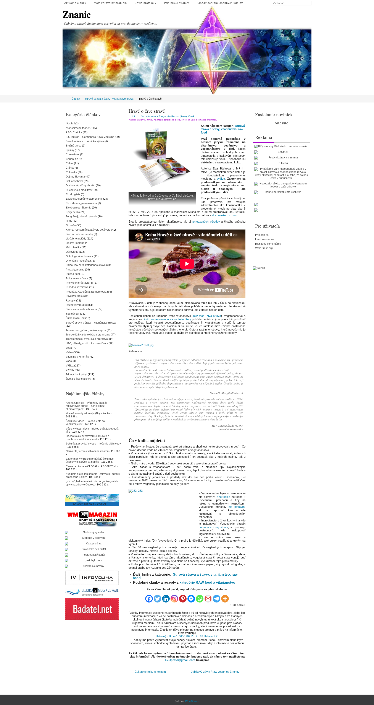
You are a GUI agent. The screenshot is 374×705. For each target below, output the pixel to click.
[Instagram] (174, 596)
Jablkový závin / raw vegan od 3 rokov (215, 671)
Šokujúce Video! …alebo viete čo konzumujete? (85, 423)
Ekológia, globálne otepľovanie (84, 198)
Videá (191, 116)
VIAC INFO (281, 123)
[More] (225, 596)
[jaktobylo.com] (92, 560)
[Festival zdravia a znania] (281, 158)
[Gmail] (208, 596)
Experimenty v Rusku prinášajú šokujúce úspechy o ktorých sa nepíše (90, 460)
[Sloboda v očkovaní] (92, 538)
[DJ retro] (281, 163)
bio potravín (237, 506)
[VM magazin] (92, 518)
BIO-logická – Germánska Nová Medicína (90, 136)
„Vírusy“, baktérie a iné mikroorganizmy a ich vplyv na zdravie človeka (92, 483)
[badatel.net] (92, 609)
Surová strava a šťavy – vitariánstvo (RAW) (91, 322)
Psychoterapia (74, 296)
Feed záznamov (264, 239)
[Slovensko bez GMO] (92, 549)
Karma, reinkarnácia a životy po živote (88, 229)
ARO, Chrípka (74, 132)
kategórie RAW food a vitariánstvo (207, 582)
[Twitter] (157, 596)
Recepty (71, 300)
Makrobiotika (73, 247)
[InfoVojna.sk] (92, 577)
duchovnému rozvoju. (225, 215)
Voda (69, 361)
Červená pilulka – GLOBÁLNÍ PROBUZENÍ (91, 466)
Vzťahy (70, 369)
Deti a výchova (74, 181)
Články (76, 98)
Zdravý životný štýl (76, 374)
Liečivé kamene (75, 242)
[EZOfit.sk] (281, 152)
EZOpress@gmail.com (180, 660)
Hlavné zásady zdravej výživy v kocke (88, 413)
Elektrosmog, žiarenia (78, 207)
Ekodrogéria (73, 194)
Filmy (69, 220)
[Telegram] (216, 596)
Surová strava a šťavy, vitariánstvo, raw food (223, 129)
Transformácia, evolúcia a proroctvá (87, 338)
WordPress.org (264, 248)
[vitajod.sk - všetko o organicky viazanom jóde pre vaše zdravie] (281, 185)
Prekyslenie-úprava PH (79, 282)
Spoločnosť (72, 313)
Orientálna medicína (78, 260)
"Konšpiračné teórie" (78, 128)
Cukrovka (71, 172)
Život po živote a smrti (78, 378)
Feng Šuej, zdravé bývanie (81, 216)
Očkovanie (72, 251)
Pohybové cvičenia (77, 278)
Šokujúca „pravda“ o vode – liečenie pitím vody (93, 443)
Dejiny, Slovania (75, 176)
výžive (221, 178)
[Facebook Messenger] (191, 596)
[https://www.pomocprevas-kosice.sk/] (92, 500)
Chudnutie (72, 159)
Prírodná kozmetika (77, 287)
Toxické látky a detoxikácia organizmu (88, 334)
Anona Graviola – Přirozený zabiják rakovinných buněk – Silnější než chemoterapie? (86, 406)
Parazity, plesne (75, 269)
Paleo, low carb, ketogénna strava (86, 265)
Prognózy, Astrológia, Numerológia (86, 291)
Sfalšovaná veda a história (81, 309)
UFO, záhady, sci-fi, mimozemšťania (87, 343)
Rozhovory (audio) (77, 304)
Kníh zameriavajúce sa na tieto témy (167, 319)
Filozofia (71, 225)
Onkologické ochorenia (79, 256)
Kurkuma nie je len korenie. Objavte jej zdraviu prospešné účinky (93, 475)
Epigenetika (73, 212)
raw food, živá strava (207, 315)
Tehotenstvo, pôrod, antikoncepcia (86, 330)
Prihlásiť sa (262, 234)
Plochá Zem (73, 273)
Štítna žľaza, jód (75, 318)
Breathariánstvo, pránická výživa (85, 141)
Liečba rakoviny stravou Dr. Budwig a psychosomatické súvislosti (87, 438)
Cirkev (69, 163)
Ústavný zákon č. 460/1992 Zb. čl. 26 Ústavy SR (187, 636)
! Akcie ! (70, 123)
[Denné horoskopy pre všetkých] (281, 192)
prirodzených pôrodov (206, 221)
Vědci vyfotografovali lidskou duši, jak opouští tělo (92, 430)
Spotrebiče (223, 496)
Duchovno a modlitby (78, 190)
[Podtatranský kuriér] (92, 555)
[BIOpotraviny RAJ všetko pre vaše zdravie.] (281, 146)
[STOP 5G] (92, 592)
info (134, 116)
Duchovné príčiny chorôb (80, 185)
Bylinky (70, 150)
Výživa (70, 365)
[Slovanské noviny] (92, 566)
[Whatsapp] (199, 596)
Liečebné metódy (76, 238)
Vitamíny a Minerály (77, 356)
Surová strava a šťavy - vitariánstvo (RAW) (109, 98)
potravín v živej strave (213, 527)
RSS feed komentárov (268, 243)
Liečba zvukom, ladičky (79, 234)
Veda (69, 347)
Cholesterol (72, 154)
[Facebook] (149, 596)
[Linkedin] (166, 596)
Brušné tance (73, 145)
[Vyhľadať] (309, 3)
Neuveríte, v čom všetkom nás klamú (87, 451)
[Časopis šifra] (92, 543)
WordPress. (192, 701)
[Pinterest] (183, 596)
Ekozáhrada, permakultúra (81, 203)
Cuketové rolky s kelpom (150, 671)
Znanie (77, 14)
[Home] (65, 98)
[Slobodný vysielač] (92, 532)
